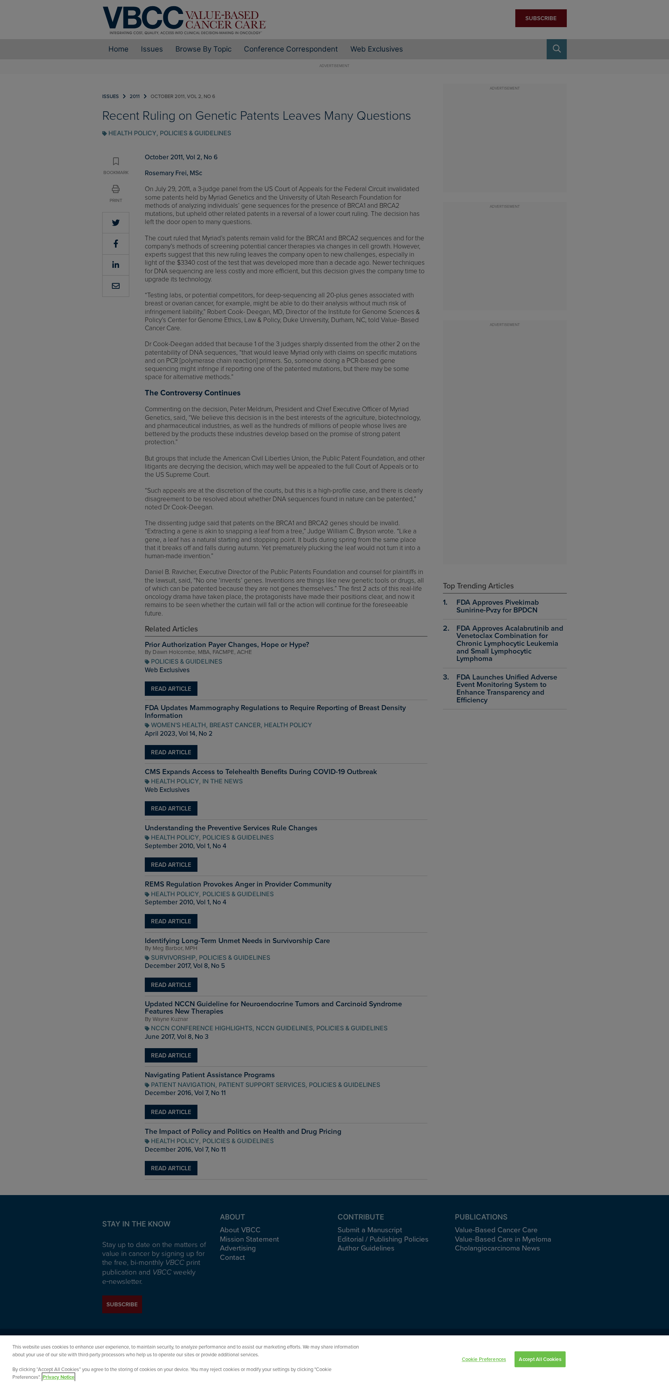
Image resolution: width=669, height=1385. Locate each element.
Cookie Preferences (484, 1359)
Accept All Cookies (540, 1359)
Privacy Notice (58, 1377)
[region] (334, 1360)
